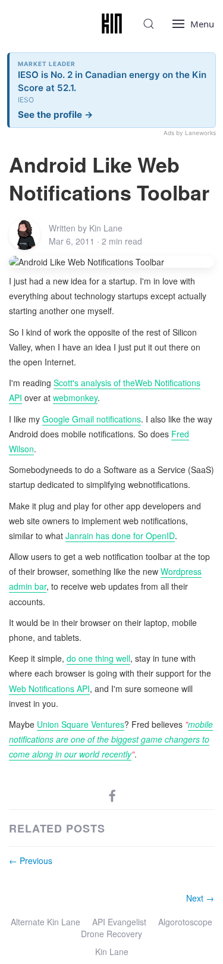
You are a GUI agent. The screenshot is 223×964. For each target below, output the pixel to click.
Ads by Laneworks (190, 132)
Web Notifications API (49, 688)
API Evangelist (119, 922)
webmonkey (75, 397)
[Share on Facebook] (112, 795)
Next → (200, 898)
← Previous (30, 860)
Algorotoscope (185, 922)
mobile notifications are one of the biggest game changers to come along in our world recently (111, 739)
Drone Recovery (111, 934)
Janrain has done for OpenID (120, 536)
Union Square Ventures (80, 724)
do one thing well (98, 658)
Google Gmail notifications (91, 419)
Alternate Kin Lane (45, 922)
